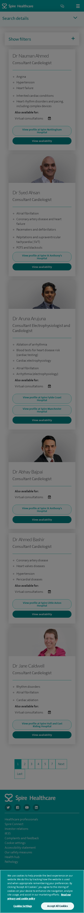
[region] (42, 891)
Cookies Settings (22, 906)
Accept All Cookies (57, 906)
